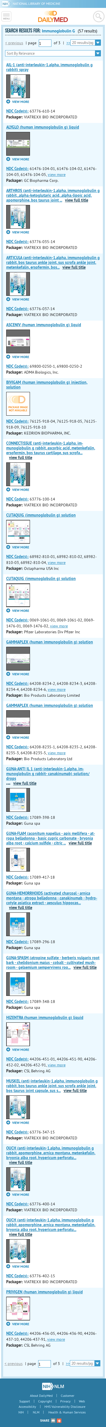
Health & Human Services (67, 1412)
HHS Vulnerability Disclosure (64, 1406)
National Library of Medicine (36, 3)
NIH (21, 1412)
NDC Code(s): (17, 111)
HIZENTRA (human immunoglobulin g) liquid (44, 1017)
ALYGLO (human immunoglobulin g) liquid (42, 127)
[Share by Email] (53, 1420)
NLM (36, 1412)
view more (57, 174)
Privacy (65, 1401)
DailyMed (53, 16)
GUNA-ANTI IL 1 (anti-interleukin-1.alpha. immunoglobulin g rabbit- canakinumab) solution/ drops (48, 773)
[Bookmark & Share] (59, 1420)
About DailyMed (41, 1395)
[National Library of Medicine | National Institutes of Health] (53, 1386)
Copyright (45, 1401)
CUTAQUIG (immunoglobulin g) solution (41, 515)
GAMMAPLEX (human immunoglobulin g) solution (49, 642)
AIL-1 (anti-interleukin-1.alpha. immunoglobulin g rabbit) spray (49, 67)
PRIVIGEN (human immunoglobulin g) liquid (44, 1291)
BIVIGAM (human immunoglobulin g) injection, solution (46, 385)
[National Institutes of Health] (7, 3)
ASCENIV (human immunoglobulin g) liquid (43, 324)
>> (68, 42)
